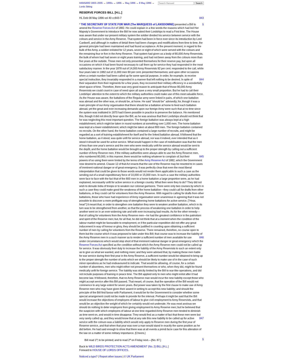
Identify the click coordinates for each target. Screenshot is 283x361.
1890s (109, 3)
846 (201, 237)
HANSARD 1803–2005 (91, 3)
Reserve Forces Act (103, 28)
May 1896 (130, 3)
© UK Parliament (134, 356)
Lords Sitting (85, 6)
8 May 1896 (145, 3)
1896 (119, 3)
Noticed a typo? (88, 356)
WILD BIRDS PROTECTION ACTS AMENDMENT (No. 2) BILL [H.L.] (129, 346)
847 (201, 318)
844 (201, 79)
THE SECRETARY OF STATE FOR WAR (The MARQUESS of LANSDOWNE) (127, 24)
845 (201, 156)
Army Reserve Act (154, 160)
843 (201, 18)
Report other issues (110, 356)
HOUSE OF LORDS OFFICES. (110, 350)
